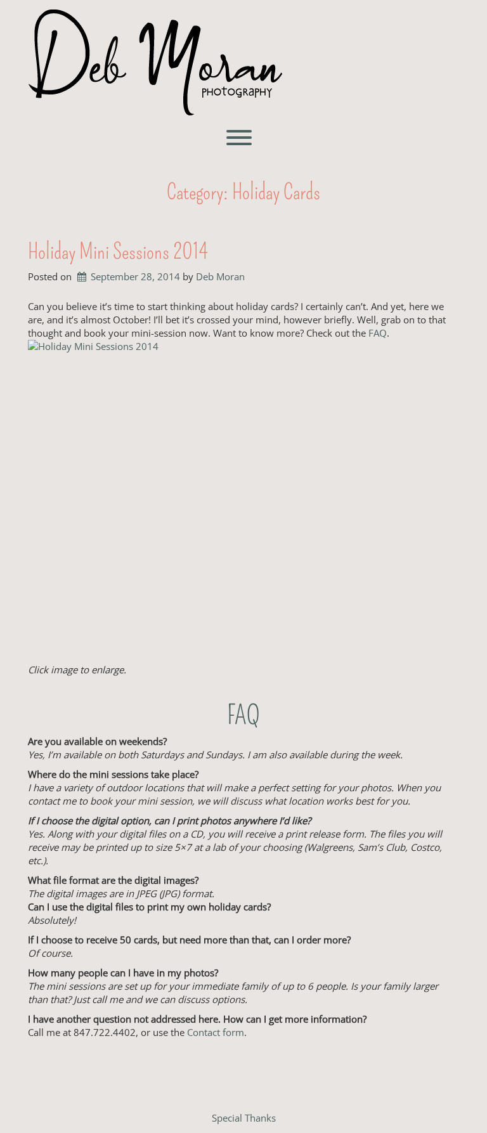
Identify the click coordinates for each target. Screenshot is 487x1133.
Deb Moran (220, 276)
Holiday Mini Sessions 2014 (118, 251)
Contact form (215, 1032)
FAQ (377, 333)
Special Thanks (244, 1117)
